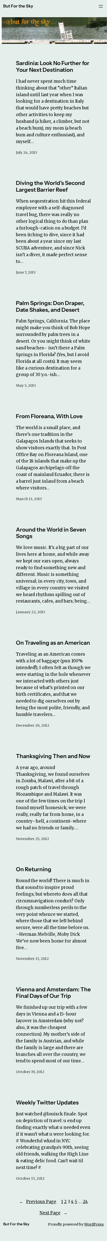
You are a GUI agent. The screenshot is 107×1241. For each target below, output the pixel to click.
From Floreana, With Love (49, 416)
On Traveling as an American (53, 642)
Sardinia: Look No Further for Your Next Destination (52, 66)
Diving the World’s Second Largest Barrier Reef (50, 186)
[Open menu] (101, 6)
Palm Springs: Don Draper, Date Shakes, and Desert (50, 306)
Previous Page (37, 1201)
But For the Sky (18, 5)
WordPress (94, 1224)
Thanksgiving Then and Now (53, 756)
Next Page (53, 1213)
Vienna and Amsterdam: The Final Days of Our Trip (53, 992)
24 (85, 1201)
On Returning (33, 869)
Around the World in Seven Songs (51, 533)
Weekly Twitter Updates (47, 1102)
